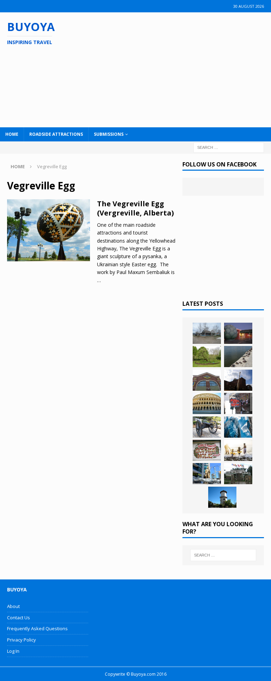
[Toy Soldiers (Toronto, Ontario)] (207, 473)
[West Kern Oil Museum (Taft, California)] (207, 333)
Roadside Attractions (56, 134)
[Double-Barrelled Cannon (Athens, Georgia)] (207, 427)
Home (11, 134)
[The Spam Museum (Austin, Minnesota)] (207, 380)
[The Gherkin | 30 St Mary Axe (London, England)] (238, 427)
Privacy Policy (21, 640)
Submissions (109, 134)
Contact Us (18, 617)
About (13, 606)
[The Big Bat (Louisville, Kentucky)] (238, 380)
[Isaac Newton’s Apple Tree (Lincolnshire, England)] (207, 356)
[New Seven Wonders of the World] (207, 403)
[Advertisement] (176, 68)
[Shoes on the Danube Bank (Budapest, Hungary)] (238, 356)
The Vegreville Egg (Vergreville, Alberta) (135, 208)
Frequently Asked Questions (37, 628)
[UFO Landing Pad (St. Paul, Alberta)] (238, 473)
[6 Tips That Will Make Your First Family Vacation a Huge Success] (238, 450)
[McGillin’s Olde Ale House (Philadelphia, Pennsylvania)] (238, 403)
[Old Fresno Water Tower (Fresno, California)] (222, 497)
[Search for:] (228, 147)
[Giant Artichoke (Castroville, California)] (238, 333)
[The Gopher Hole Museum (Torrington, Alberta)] (207, 450)
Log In (13, 651)
